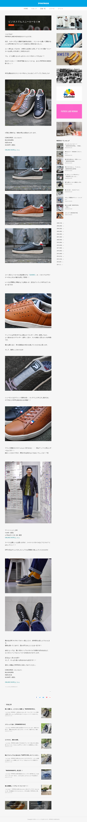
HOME (26, 8)
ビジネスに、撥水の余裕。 (12, 740)
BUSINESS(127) (14, 686)
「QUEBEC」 (32, 275)
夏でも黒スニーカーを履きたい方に (73, 182)
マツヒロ (11, 25)
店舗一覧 (43, 8)
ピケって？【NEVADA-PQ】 (71, 212)
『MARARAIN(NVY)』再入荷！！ (14, 770)
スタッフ (34, 8)
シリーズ (51, 8)
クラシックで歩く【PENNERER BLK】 (15, 724)
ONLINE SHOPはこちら (12, 150)
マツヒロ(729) (7, 686)
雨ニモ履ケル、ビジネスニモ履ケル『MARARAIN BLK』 (20, 709)
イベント (60, 8)
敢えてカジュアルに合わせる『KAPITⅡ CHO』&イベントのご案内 (22, 755)
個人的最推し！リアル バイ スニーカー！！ (16, 786)
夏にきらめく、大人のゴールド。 (72, 190)
